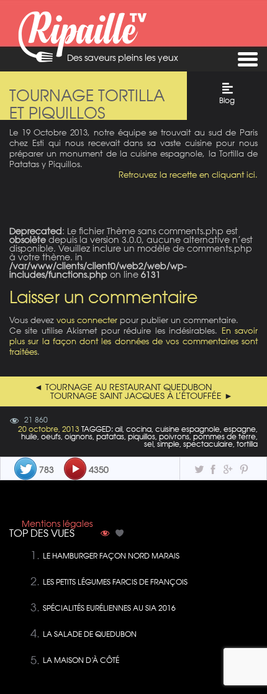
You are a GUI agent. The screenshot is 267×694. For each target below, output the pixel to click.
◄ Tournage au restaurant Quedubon (123, 387)
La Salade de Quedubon (90, 634)
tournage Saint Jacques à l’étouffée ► (141, 395)
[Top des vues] (105, 534)
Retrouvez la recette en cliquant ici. (188, 174)
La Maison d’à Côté (81, 660)
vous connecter (87, 319)
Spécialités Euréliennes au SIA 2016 (109, 608)
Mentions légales (57, 523)
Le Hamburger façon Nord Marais (111, 555)
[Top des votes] (120, 534)
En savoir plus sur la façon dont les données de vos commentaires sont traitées (133, 341)
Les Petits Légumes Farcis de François (115, 582)
